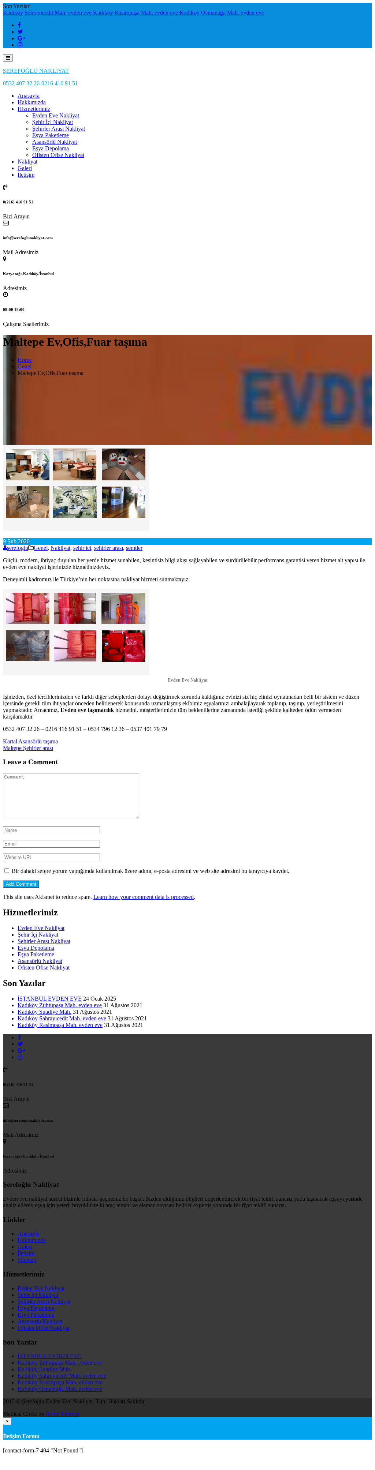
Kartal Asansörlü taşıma (30, 741)
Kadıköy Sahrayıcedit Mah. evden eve (48, 13)
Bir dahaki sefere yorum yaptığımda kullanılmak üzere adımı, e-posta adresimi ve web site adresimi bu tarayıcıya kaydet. (150, 871)
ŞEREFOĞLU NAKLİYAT (36, 71)
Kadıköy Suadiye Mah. (44, 1012)
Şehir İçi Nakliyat (52, 122)
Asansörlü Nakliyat (54, 142)
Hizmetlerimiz (34, 109)
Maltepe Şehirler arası (28, 748)
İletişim (26, 175)
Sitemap (27, 1260)
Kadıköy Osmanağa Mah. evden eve (221, 13)
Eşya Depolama (50, 148)
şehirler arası (108, 548)
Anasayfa (29, 96)
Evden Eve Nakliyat (55, 115)
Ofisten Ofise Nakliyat (58, 155)
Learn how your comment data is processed (143, 897)
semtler (134, 548)
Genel (41, 548)
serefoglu (17, 548)
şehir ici (82, 548)
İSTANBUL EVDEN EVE (50, 998)
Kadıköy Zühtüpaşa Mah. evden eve (60, 1005)
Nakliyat (27, 161)
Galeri (25, 168)
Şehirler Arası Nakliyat (58, 128)
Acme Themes (62, 1414)
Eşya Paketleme (50, 135)
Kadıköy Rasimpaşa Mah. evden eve (136, 13)
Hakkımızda (32, 102)
